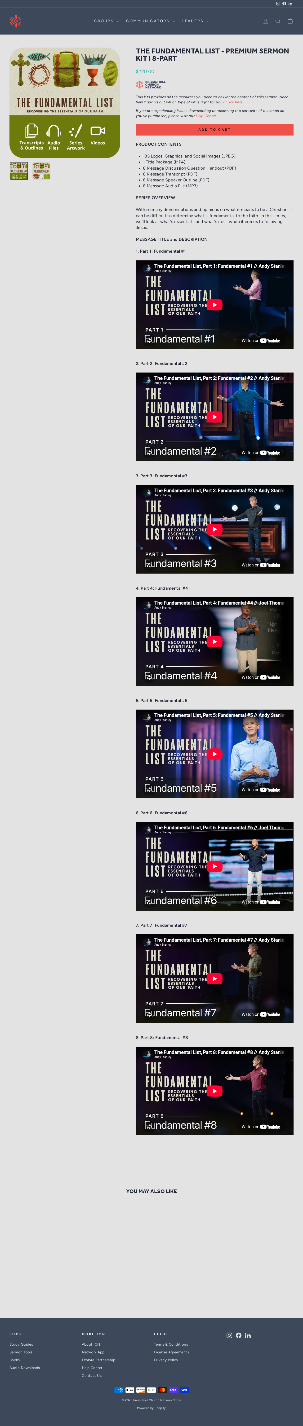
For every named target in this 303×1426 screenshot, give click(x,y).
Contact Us (92, 1375)
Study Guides (21, 1344)
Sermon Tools (20, 1352)
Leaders (193, 21)
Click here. (234, 102)
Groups (105, 21)
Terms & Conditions (171, 1344)
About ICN (91, 1344)
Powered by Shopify (151, 1408)
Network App (93, 1352)
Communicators (149, 21)
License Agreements (171, 1352)
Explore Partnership (99, 1360)
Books (14, 1360)
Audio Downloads (24, 1367)
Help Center (206, 116)
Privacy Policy (166, 1360)
